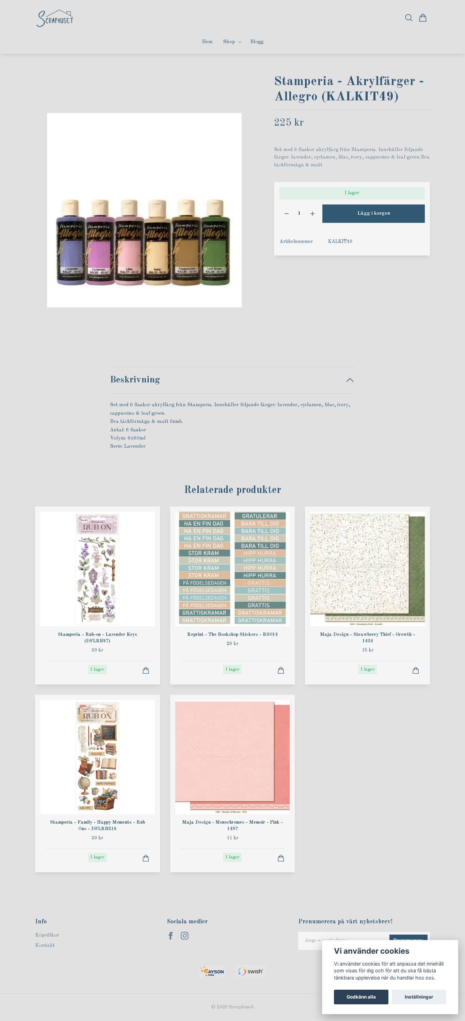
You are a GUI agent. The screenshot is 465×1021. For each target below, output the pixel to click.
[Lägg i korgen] (146, 670)
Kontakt (45, 945)
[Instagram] (185, 936)
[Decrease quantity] (286, 214)
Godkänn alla (361, 997)
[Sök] (409, 17)
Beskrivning (135, 379)
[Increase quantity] (312, 214)
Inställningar (419, 997)
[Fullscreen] (144, 210)
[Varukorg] (423, 17)
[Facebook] (171, 936)
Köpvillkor (47, 935)
